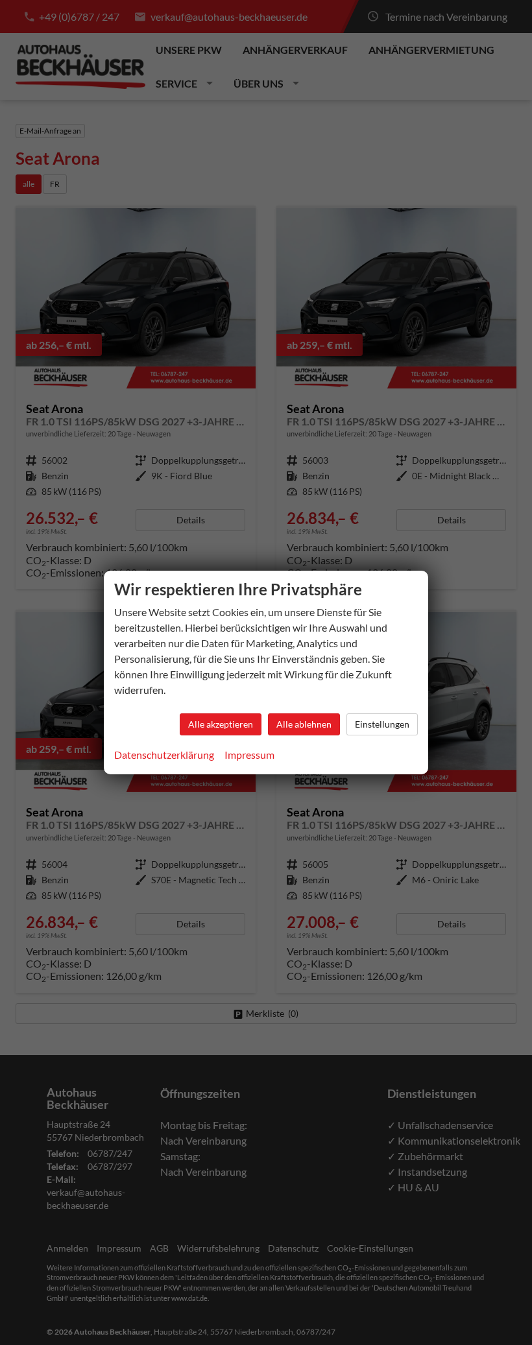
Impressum (249, 754)
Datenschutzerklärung (164, 754)
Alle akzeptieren (220, 724)
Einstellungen (382, 724)
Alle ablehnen (304, 724)
